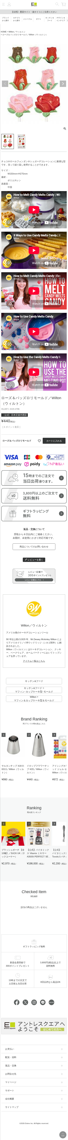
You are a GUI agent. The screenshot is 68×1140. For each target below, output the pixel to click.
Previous (5, 84)
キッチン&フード (34, 681)
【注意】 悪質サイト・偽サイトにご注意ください (34, 12)
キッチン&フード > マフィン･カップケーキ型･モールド (34, 690)
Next (63, 84)
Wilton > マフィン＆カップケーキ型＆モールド (34, 699)
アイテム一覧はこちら (34, 661)
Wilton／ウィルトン (17, 32)
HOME (3, 32)
